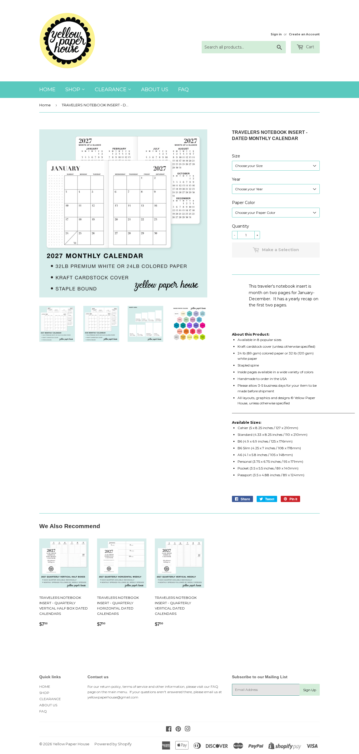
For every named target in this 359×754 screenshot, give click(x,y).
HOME (47, 89)
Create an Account (304, 34)
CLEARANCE (111, 89)
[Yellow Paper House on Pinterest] (178, 730)
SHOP (73, 89)
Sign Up (309, 690)
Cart (309, 46)
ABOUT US (154, 89)
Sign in (276, 34)
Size (236, 156)
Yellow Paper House (71, 744)
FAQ (183, 89)
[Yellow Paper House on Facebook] (169, 730)
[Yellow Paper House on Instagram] (187, 730)
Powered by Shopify (113, 744)
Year (236, 179)
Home (45, 105)
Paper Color (243, 202)
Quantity (240, 226)
